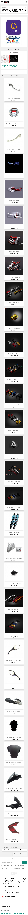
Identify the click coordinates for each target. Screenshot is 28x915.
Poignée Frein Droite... (14, 200)
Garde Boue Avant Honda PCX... (14, 788)
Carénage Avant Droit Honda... (14, 813)
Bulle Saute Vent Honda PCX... (14, 737)
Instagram (15, 873)
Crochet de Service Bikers (14, 405)
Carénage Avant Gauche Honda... (14, 839)
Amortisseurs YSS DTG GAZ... (14, 532)
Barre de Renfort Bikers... (14, 609)
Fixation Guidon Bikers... (14, 353)
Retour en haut (19, 854)
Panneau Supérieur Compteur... (14, 762)
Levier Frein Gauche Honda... (14, 149)
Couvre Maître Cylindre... (14, 302)
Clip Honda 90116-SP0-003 (14, 583)
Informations (5, 910)
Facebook (12, 873)
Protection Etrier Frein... (14, 456)
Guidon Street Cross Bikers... (14, 481)
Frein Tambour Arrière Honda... (14, 123)
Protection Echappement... (14, 711)
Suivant (23, 850)
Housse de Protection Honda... (14, 558)
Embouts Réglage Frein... (14, 430)
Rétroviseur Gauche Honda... (14, 686)
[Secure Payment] (14, 31)
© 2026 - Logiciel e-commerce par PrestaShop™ (13, 913)
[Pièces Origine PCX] (5, 59)
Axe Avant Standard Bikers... (14, 379)
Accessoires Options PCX (14, 65)
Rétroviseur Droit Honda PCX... (14, 660)
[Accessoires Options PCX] (14, 59)
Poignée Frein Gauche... (14, 175)
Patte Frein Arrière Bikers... (14, 507)
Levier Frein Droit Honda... (14, 98)
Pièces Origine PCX (5, 65)
